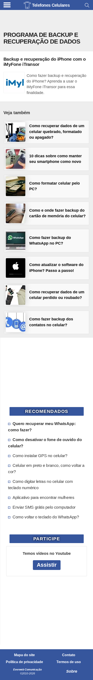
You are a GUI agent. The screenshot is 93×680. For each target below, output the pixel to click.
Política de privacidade (24, 662)
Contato (68, 655)
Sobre (71, 671)
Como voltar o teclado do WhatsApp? (46, 516)
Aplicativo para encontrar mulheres (43, 497)
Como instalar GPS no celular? (40, 455)
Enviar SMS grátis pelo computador (44, 507)
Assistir (47, 565)
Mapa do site (24, 655)
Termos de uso (68, 662)
